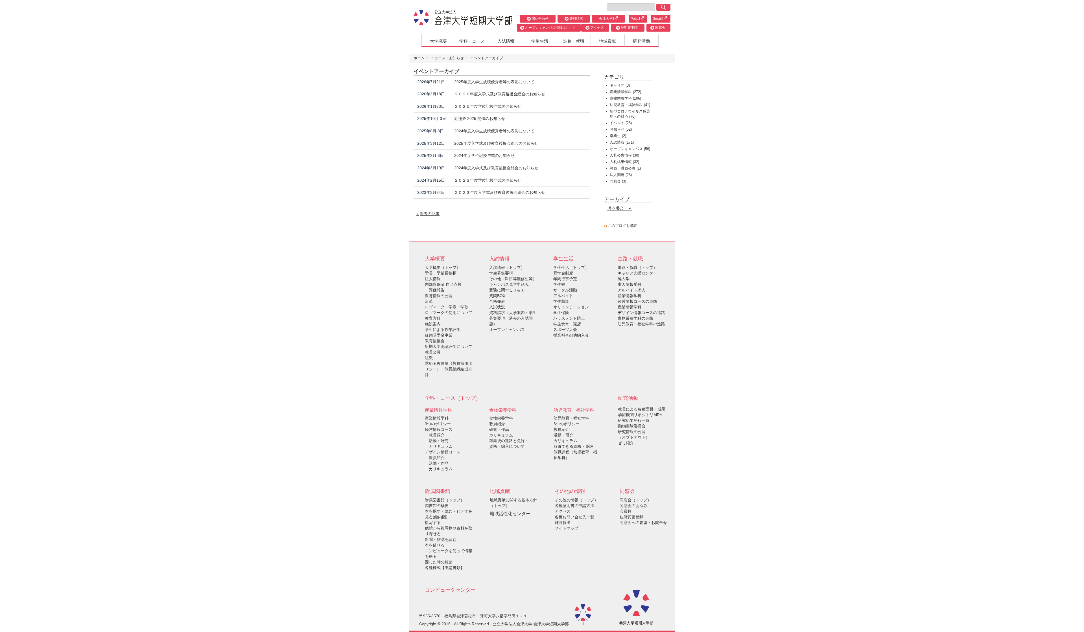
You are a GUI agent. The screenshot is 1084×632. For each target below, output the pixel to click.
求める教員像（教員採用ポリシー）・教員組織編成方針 (448, 369)
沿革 (429, 301)
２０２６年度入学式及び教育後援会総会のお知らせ (499, 94)
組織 (429, 358)
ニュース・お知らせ (447, 58)
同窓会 (659, 28)
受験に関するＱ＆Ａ (506, 290)
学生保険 (561, 312)
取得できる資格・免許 (573, 446)
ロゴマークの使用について (448, 312)
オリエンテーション (571, 307)
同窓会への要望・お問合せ (643, 522)
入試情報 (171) (622, 142)
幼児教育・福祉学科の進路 (641, 324)
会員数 (625, 511)
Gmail (658, 19)
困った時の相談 (439, 562)
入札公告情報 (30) (624, 155)
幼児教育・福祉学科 (571, 418)
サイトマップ (566, 528)
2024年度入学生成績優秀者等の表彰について (494, 131)
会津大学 (606, 19)
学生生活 (539, 41)
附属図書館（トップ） (444, 500)
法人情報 (433, 278)
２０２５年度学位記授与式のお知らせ (487, 106)
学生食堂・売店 (567, 324)
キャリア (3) (620, 85)
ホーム (419, 58)
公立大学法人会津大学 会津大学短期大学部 (531, 624)
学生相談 (561, 301)
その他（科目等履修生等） (513, 278)
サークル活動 (565, 290)
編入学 (624, 278)
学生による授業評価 (442, 329)
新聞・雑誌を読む (440, 539)
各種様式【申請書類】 (444, 567)
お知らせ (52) (621, 129)
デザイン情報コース (442, 452)
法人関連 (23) (621, 175)
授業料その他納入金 (571, 335)
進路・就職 (573, 41)
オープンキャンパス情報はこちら (550, 28)
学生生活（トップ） (571, 267)
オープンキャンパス (507, 329)
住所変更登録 (631, 517)
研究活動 (641, 41)
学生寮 (559, 284)
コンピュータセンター (450, 590)
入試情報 (505, 41)
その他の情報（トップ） (576, 500)
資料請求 (576, 19)
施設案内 (433, 324)
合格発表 (497, 301)
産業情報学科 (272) (625, 92)
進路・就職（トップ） (637, 267)
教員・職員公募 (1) (625, 168)
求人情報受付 (629, 284)
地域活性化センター (510, 513)
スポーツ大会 (565, 329)
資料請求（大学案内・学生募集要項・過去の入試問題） (513, 318)
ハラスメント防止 (569, 318)
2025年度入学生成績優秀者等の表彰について (494, 82)
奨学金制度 (563, 273)
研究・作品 (499, 429)
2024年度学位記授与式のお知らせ (484, 155)
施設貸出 (563, 522)
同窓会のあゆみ (633, 505)
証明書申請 (629, 28)
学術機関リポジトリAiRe (640, 414)
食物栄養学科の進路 (635, 318)
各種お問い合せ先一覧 (574, 517)
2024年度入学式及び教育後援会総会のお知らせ (496, 168)
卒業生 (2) (618, 136)
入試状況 (497, 307)
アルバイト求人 (631, 290)
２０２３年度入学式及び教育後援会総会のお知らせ (499, 192)
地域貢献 (607, 41)
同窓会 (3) (618, 181)
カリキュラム (439, 446)
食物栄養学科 (501, 418)
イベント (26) (621, 123)
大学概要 (438, 41)
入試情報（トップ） (507, 267)
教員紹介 (435, 435)
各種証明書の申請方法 (574, 505)
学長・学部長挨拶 (440, 273)
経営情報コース (439, 429)
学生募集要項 (501, 273)
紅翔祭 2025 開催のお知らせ (479, 118)
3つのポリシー (438, 424)
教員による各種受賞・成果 (641, 409)
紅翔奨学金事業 (439, 335)
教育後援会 (435, 341)
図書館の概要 (437, 505)
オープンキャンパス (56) (630, 149)
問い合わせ (539, 19)
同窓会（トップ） (635, 500)
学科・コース (472, 41)
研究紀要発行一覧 (634, 420)
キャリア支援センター (637, 273)
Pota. (635, 19)
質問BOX (497, 295)
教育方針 (433, 318)
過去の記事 (430, 213)
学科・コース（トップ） (453, 398)
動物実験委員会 (632, 426)
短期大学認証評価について (448, 346)
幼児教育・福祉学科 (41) (630, 105)
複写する (433, 522)
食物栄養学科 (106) (625, 98)
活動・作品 (437, 463)
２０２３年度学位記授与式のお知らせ (487, 180)
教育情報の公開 (439, 295)
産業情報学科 (437, 418)
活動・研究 (437, 440)
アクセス (596, 28)
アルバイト (563, 295)
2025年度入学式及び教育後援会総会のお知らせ (496, 143)
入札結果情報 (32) (624, 162)
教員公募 (433, 352)
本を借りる (435, 545)
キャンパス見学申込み (509, 284)
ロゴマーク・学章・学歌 (446, 307)
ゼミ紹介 (626, 443)
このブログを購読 (622, 226)
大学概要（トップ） (442, 267)
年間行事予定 (565, 278)
